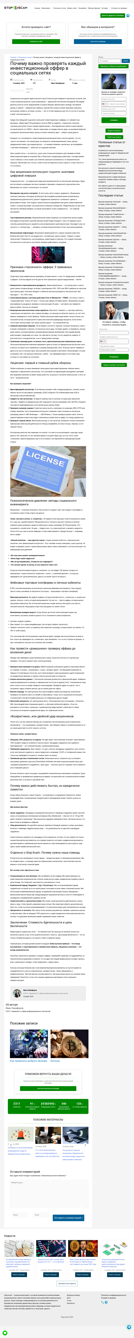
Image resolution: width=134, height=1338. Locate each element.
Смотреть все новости (67, 1284)
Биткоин (55, 1060)
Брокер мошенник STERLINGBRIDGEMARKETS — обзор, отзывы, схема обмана (112, 276)
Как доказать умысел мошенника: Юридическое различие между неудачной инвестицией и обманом (112, 170)
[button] (11, 1145)
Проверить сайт (36, 41)
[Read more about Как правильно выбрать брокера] (29, 1044)
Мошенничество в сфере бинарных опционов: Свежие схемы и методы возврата (112, 179)
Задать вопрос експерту (114, 365)
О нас (69, 1301)
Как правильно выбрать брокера (28, 1060)
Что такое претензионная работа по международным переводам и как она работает (113, 161)
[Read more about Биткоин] (70, 1044)
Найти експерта (114, 137)
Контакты (71, 1303)
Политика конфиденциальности (113, 1295)
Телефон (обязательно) (108, 339)
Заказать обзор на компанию (113, 66)
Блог (69, 1298)
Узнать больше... (19, 1275)
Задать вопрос (114, 130)
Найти (125, 61)
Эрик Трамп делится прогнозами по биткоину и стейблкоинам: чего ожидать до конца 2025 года (83, 1262)
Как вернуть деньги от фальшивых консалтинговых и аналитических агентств (112, 188)
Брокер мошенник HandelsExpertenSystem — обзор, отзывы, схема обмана (111, 248)
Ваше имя (103, 329)
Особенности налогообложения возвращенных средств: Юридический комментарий (113, 153)
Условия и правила (108, 1298)
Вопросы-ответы (73, 1295)
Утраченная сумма (106, 346)
